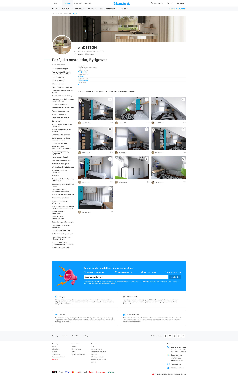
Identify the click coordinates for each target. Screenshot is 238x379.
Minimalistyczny (83, 80)
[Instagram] (174, 336)
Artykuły (85, 336)
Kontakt (93, 362)
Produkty (55, 336)
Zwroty (73, 351)
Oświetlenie (55, 349)
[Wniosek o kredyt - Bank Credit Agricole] (111, 372)
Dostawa (74, 346)
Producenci (78, 3)
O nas (92, 346)
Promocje (55, 359)
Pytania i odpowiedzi (78, 354)
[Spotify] (183, 336)
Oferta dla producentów (98, 351)
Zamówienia (75, 344)
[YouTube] (170, 336)
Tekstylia (55, 351)
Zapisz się (174, 277)
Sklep (55, 3)
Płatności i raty (76, 349)
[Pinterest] (179, 336)
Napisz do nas (176, 364)
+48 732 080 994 (178, 347)
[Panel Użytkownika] (170, 3)
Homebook (94, 344)
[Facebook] (165, 336)
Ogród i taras (56, 354)
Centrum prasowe (96, 349)
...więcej (113, 283)
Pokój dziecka (82, 72)
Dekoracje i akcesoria (59, 357)
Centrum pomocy (177, 368)
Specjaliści (88, 3)
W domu (80, 76)
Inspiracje (67, 3)
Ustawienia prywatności (98, 359)
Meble (54, 346)
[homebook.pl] (121, 3)
